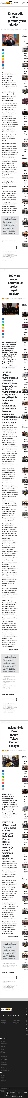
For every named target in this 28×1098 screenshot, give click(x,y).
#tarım (4, 966)
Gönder (16, 247)
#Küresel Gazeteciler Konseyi (9, 679)
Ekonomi (3, 1046)
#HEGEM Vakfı (6, 678)
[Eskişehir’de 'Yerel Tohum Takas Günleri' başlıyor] (10, 761)
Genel (2, 1044)
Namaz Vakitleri (4, 1059)
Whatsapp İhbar (16, 1022)
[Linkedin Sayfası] (11, 1015)
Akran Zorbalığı (9, 434)
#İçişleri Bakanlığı (6, 688)
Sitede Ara (3, 1075)
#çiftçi (8, 966)
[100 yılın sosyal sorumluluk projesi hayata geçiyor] (10, 309)
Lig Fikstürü (3, 1062)
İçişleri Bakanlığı (9, 438)
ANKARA (6, 372)
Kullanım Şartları (16, 1020)
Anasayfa (3, 8)
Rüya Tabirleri (4, 1080)
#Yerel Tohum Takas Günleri (9, 963)
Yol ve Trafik (3, 1057)
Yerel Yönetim (4, 1043)
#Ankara (4, 684)
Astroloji (2, 1082)
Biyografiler (3, 1078)
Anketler (3, 1077)
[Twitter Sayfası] (4, 1015)
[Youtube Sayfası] (9, 1015)
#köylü (12, 966)
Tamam (20, 1096)
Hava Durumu (4, 1056)
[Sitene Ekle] (19, 1015)
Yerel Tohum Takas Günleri (9, 828)
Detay (14, 1096)
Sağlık (2, 1048)
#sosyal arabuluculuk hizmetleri (10, 685)
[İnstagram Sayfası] (6, 1015)
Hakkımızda (3, 1020)
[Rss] (14, 1015)
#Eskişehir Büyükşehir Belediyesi (10, 965)
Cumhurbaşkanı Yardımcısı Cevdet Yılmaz (10, 380)
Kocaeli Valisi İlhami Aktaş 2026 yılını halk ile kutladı (25, 128)
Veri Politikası (4, 1023)
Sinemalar (3, 1065)
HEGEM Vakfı (10, 425)
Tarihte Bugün (4, 1064)
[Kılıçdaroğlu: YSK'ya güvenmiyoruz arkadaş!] (10, 39)
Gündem (15, 2)
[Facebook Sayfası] (1, 1015)
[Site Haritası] (16, 1015)
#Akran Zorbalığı (6, 687)
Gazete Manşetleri (5, 1070)
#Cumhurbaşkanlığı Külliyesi (9, 676)
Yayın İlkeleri (3, 1022)
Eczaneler (3, 1061)
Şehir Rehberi (4, 1069)
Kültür (2, 1051)
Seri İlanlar (3, 1067)
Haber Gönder (16, 1023)
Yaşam (2, 1049)
